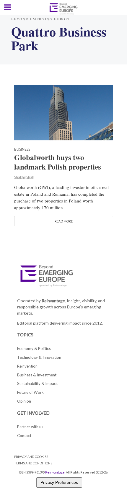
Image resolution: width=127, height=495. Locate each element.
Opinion (24, 401)
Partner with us (30, 426)
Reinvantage (55, 472)
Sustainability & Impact (37, 383)
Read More (64, 221)
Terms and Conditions (33, 463)
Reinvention (27, 366)
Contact (24, 435)
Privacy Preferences (59, 482)
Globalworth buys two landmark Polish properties (57, 162)
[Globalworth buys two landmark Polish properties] (63, 112)
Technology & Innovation (39, 357)
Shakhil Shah (24, 177)
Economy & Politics (34, 348)
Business (22, 150)
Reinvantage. (54, 300)
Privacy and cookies (31, 457)
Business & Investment (36, 375)
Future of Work (30, 392)
